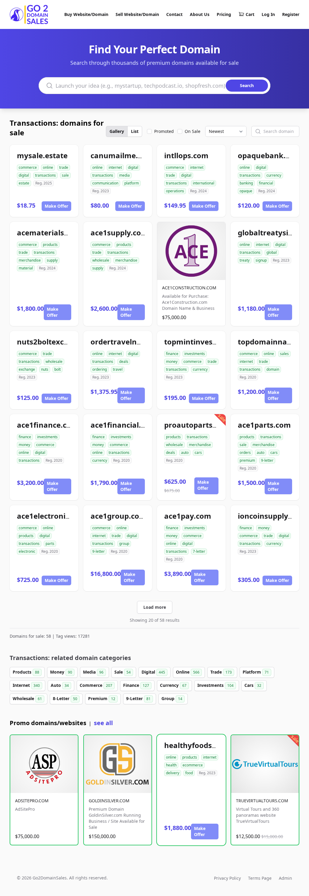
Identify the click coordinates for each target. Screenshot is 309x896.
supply (52, 260)
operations (175, 190)
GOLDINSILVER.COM (109, 800)
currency (273, 175)
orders (245, 452)
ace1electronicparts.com (61, 516)
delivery (172, 772)
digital (24, 175)
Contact (174, 14)
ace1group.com (118, 516)
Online (187, 672)
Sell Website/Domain (137, 14)
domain (272, 369)
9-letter (267, 460)
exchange (27, 369)
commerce (28, 167)
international (203, 183)
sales (284, 353)
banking (246, 183)
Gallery (117, 131)
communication (105, 183)
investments (194, 353)
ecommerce (193, 765)
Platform (256, 672)
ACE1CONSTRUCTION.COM (189, 288)
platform (131, 183)
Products (26, 672)
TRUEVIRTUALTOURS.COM (262, 800)
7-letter (199, 551)
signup (261, 260)
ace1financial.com (123, 425)
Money (61, 672)
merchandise (30, 260)
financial (266, 183)
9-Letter (138, 698)
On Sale (192, 131)
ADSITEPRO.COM (32, 800)
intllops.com (186, 155)
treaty (245, 260)
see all (103, 723)
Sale (122, 672)
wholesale (100, 260)
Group (171, 698)
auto (185, 452)
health (171, 765)
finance (172, 353)
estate (24, 183)
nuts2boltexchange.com (60, 342)
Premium (101, 698)
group (124, 543)
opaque (246, 190)
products (50, 244)
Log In (268, 14)
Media (93, 672)
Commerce (96, 685)
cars (198, 452)
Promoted (164, 131)
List (135, 131)
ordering (99, 369)
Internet (26, 685)
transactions (45, 175)
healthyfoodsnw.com (202, 745)
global (271, 252)
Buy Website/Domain (86, 14)
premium (247, 460)
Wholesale (27, 698)
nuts (44, 369)
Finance (136, 685)
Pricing (224, 14)
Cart (250, 14)
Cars (252, 685)
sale (65, 175)
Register (290, 14)
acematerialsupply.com (59, 232)
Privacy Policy (227, 878)
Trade (221, 672)
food (189, 772)
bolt (57, 369)
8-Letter (65, 698)
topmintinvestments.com (210, 342)
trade (63, 167)
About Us (199, 14)
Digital (153, 672)
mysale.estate (42, 155)
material (26, 268)
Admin (285, 878)
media (124, 175)
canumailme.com (122, 155)
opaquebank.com (269, 155)
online (48, 167)
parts (50, 543)
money (171, 361)
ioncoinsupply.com (271, 516)
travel (118, 369)
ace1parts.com (264, 425)
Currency (173, 685)
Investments (215, 685)
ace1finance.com (47, 425)
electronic (27, 551)
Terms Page (260, 878)
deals (123, 361)
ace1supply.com (119, 232)
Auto (60, 685)
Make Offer (56, 206)
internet (115, 167)
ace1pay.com (187, 516)
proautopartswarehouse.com (217, 425)
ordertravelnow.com (128, 342)
